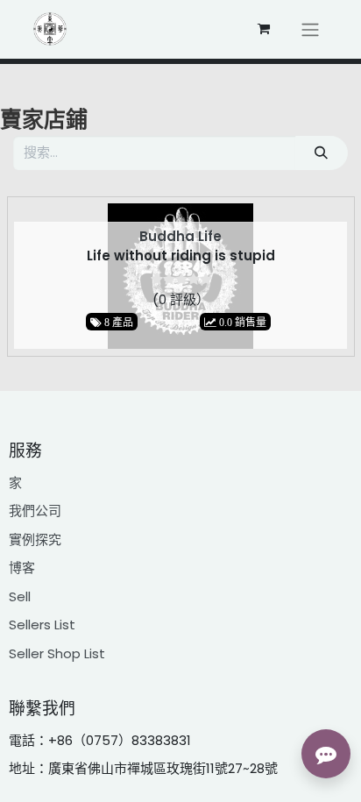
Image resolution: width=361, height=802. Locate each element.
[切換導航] (310, 29)
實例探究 (35, 539)
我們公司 (35, 510)
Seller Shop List (57, 653)
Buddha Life (180, 236)
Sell (20, 596)
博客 (22, 567)
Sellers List (42, 624)
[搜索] (321, 153)
